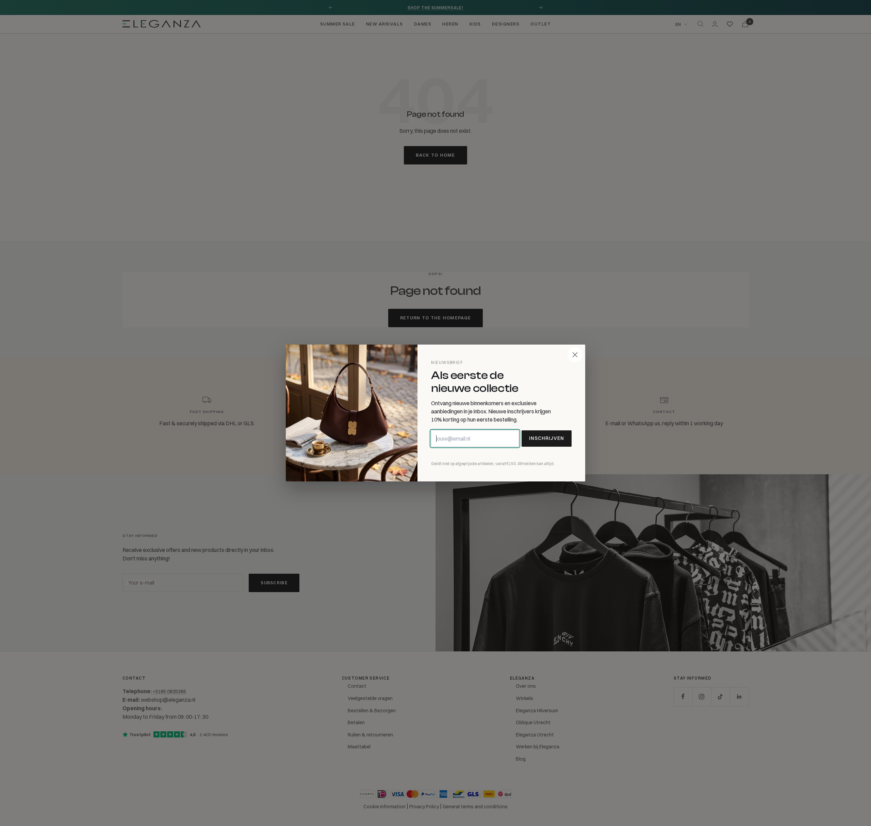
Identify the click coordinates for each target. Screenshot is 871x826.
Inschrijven (546, 438)
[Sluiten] (575, 354)
